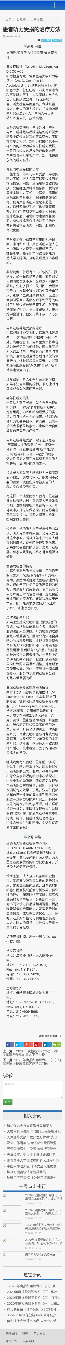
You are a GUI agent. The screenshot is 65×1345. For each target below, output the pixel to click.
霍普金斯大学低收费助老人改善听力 (33, 1160)
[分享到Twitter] (19, 1044)
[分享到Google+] (28, 1044)
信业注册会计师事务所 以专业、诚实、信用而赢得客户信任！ (34, 1321)
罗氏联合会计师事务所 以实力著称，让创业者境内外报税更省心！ (34, 1309)
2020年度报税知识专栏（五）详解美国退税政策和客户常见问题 (32, 1062)
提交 (7, 1101)
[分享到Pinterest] (38, 1044)
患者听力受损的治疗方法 (40, 1254)
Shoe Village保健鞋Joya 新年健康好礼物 (34, 1315)
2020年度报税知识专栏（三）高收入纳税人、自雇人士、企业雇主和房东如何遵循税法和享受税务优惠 (43, 1215)
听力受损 (46, 40)
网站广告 (11, 1341)
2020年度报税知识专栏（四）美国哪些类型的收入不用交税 (31, 1053)
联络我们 (11, 1333)
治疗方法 (57, 40)
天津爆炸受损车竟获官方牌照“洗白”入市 (34, 1137)
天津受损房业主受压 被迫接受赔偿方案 (34, 1149)
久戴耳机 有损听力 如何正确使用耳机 (34, 1131)
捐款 (25, 1333)
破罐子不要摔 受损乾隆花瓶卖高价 (32, 1178)
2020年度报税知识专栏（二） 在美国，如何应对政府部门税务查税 (43, 1243)
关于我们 (39, 1333)
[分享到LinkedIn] (47, 1044)
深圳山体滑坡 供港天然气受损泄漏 (32, 1143)
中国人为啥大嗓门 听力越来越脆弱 (32, 1166)
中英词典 (28, 1341)
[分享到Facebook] (10, 1044)
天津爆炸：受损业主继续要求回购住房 (34, 1155)
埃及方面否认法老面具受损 (26, 1172)
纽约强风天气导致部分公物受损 (29, 1125)
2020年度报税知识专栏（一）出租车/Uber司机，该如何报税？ (43, 1198)
